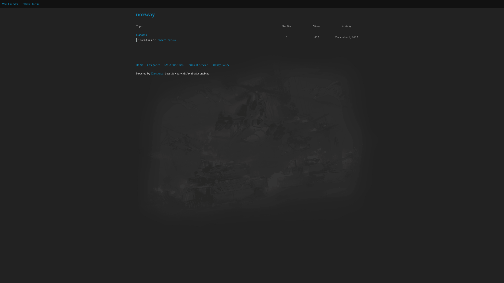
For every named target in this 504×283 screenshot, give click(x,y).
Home (139, 64)
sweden (162, 40)
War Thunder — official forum (21, 4)
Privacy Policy (220, 64)
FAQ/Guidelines (173, 64)
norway (172, 40)
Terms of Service (197, 64)
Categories (153, 64)
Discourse (157, 73)
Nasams (141, 35)
